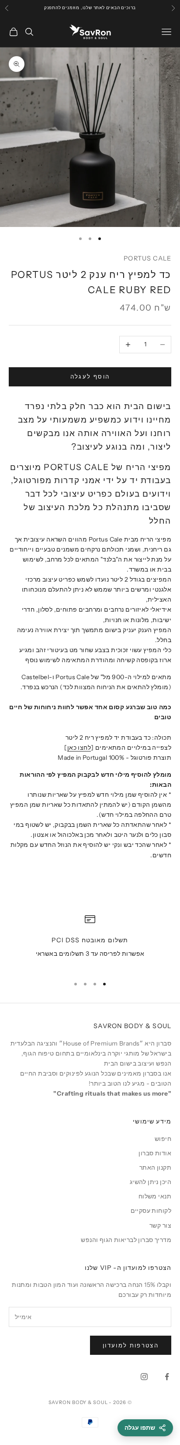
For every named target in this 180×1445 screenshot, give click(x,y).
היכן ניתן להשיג (150, 1182)
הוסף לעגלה (90, 376)
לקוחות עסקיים (151, 1211)
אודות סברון (154, 1153)
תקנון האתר (155, 1167)
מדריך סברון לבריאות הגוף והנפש (126, 1240)
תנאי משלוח (154, 1196)
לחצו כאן (79, 747)
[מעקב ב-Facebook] (167, 1376)
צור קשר (160, 1225)
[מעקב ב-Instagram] (144, 1376)
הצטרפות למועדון (131, 1345)
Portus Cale (147, 258)
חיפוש (163, 1139)
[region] (90, 941)
